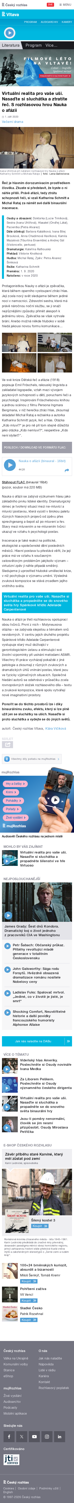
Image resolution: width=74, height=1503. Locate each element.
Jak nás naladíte (50, 1358)
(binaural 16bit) (37, 482)
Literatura (11, 45)
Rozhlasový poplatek (54, 1388)
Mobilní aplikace (15, 1413)
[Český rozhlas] (14, 4)
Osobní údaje (27, 1488)
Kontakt (44, 1382)
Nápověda (46, 1364)
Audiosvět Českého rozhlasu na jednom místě (32, 836)
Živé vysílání (14, 817)
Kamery (67, 22)
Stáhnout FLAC (14, 482)
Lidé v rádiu (47, 1370)
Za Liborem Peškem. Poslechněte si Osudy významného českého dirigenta (46, 1083)
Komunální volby (16, 1364)
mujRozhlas (11, 772)
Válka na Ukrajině (16, 1358)
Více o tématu (16, 1054)
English (8, 1492)
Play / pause (10, 465)
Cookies (8, 1488)
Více (51, 45)
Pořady (11, 809)
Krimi (9, 792)
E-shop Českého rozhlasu (28, 1145)
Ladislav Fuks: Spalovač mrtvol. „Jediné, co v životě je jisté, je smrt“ (39, 996)
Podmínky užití (49, 1488)
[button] (67, 470)
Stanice (9, 1370)
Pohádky (12, 800)
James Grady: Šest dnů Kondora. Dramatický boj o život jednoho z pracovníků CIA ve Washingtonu (32, 930)
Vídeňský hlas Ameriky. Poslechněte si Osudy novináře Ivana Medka (46, 1064)
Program (30, 22)
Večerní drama (12, 122)
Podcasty (10, 1407)
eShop (8, 1376)
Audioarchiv (49, 22)
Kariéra (44, 1376)
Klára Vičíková (55, 728)
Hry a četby (14, 784)
